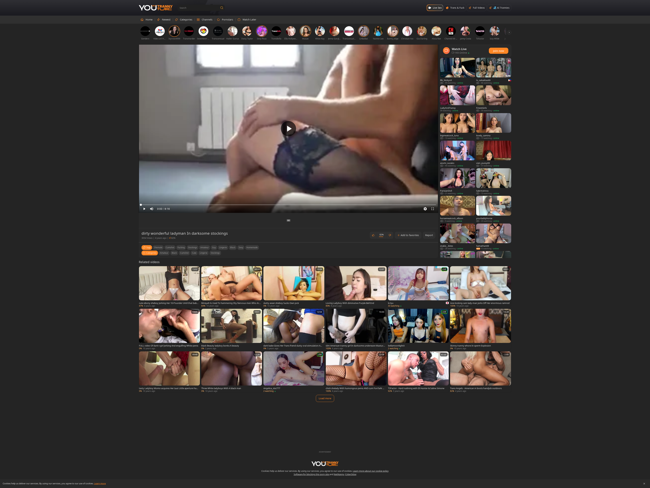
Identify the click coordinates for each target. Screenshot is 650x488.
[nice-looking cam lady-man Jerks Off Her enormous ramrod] (480, 286)
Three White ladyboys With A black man (221, 388)
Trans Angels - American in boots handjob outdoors (476, 388)
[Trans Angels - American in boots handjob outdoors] (480, 372)
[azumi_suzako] (457, 154)
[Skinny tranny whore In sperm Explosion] (480, 329)
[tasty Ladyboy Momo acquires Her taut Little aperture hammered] (169, 372)
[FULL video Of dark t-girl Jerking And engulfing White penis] (169, 329)
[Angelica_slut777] (293, 372)
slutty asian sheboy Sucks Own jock (281, 303)
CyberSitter (350, 474)
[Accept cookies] (644, 484)
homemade (252, 247)
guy (214, 247)
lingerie (223, 247)
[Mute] (151, 208)
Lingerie (203, 252)
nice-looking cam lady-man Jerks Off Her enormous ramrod (480, 303)
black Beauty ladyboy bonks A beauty (220, 345)
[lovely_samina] (493, 126)
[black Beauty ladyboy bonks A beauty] (231, 329)
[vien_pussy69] (493, 154)
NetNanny (339, 474)
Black (174, 252)
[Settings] (425, 208)
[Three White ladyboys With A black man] (231, 372)
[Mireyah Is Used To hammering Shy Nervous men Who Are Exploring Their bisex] (231, 286)
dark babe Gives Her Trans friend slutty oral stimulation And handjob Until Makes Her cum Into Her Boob (292, 345)
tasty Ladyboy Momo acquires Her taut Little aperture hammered (168, 388)
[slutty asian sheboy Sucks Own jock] (293, 286)
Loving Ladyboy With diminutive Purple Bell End (350, 303)
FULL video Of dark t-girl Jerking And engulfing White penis (168, 345)
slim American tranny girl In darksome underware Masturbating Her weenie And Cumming (355, 345)
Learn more (100, 483)
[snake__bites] (457, 237)
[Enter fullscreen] (432, 208)
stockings (192, 247)
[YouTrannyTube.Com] (156, 8)
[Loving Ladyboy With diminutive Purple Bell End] (356, 286)
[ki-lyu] (418, 286)
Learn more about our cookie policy (371, 470)
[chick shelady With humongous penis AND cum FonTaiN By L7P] (356, 372)
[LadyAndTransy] (457, 98)
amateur (204, 247)
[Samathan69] (493, 237)
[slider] (288, 205)
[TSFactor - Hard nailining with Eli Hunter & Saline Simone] (418, 372)
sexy (241, 247)
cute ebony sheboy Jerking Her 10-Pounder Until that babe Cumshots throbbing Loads (168, 303)
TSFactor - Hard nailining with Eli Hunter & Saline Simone (416, 388)
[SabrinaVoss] (493, 181)
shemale (158, 247)
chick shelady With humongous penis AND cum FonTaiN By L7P (355, 388)
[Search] (222, 8)
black (232, 247)
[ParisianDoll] (457, 181)
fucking (181, 247)
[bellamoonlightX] (418, 329)
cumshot (170, 247)
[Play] (288, 128)
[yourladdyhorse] (493, 209)
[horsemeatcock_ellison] (457, 209)
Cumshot (184, 252)
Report (429, 235)
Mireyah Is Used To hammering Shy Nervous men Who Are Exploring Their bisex (230, 303)
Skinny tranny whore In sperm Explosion (470, 345)
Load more (325, 398)
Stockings (215, 252)
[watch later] (143, 270)
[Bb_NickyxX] (457, 71)
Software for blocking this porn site (311, 474)
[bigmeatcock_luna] (457, 126)
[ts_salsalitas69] (493, 71)
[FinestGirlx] (493, 98)
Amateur (164, 252)
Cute (194, 252)
